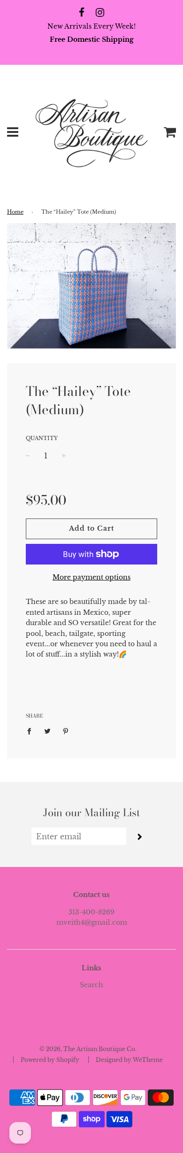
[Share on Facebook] (32, 730)
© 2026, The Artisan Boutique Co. (88, 1048)
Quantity (42, 438)
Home (15, 212)
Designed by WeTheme (129, 1059)
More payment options (91, 577)
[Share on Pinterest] (66, 730)
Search (91, 985)
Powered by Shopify (50, 1059)
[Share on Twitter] (47, 730)
